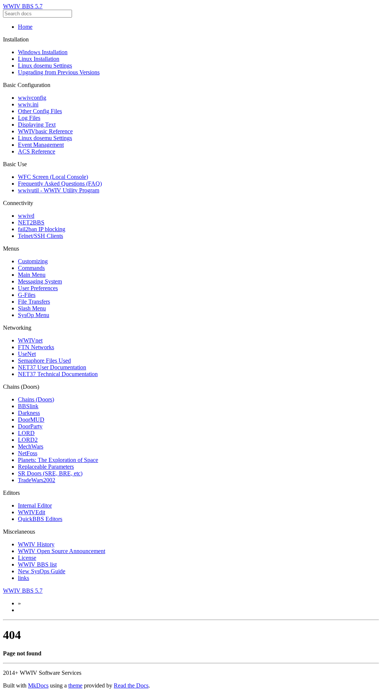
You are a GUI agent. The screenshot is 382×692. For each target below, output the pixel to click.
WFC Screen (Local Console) (53, 177)
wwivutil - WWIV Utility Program (58, 190)
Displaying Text (37, 124)
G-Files (26, 295)
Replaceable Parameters (46, 466)
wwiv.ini (28, 104)
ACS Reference (36, 151)
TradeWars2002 (36, 480)
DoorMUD (31, 419)
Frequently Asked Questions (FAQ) (60, 183)
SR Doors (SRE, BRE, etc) (50, 473)
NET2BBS (31, 222)
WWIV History (36, 544)
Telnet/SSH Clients (40, 236)
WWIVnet (30, 340)
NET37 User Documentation (52, 367)
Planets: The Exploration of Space (58, 460)
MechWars (30, 446)
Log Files (29, 118)
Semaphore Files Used (44, 360)
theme (75, 685)
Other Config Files (40, 111)
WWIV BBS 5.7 (23, 6)
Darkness (29, 413)
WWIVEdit (31, 512)
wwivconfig (32, 97)
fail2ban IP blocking (41, 229)
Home (25, 27)
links (23, 578)
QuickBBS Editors (40, 519)
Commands (31, 268)
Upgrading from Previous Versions (59, 72)
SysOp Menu (33, 315)
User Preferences (38, 288)
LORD (26, 433)
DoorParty (30, 426)
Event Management (41, 145)
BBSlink (28, 406)
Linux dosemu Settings (45, 65)
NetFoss (27, 453)
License (27, 558)
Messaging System (40, 281)
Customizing (33, 261)
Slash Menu (32, 308)
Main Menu (32, 274)
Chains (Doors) (36, 399)
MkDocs (38, 685)
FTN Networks (36, 347)
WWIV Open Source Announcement (61, 551)
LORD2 (28, 440)
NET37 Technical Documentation (58, 374)
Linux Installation (38, 59)
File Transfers (34, 301)
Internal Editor (35, 505)
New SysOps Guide (41, 571)
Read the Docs (131, 685)
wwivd (26, 215)
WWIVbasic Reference (45, 131)
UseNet (27, 354)
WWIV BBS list (37, 564)
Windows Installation (43, 52)
